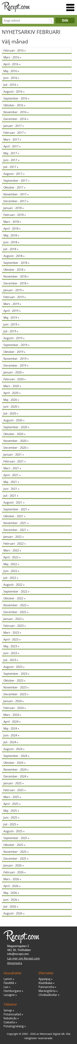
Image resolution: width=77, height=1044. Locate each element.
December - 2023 (15, 694)
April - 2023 (11, 639)
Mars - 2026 (11, 879)
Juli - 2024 (10, 742)
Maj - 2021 (10, 482)
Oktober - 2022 (13, 598)
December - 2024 (15, 776)
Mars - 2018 (11, 222)
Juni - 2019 (10, 324)
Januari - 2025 (12, 783)
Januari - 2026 (12, 865)
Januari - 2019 (12, 290)
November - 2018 (15, 276)
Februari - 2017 (13, 133)
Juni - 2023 (10, 653)
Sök (65, 20)
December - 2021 (15, 530)
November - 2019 (15, 359)
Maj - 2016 (10, 71)
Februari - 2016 (13, 50)
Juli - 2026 (10, 906)
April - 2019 (11, 311)
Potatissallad (12, 1014)
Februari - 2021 (13, 461)
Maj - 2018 (10, 235)
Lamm (8, 979)
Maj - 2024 (10, 728)
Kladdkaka (45, 983)
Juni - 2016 (10, 78)
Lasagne (9, 995)
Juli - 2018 (10, 249)
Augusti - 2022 (13, 585)
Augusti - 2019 (13, 338)
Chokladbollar (47, 995)
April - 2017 (11, 146)
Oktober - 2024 (13, 763)
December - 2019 (15, 365)
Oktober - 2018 (13, 270)
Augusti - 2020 (13, 420)
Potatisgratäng (14, 1026)
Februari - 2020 (13, 379)
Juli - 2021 (10, 496)
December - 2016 (15, 119)
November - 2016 (15, 112)
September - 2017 (15, 181)
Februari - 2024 (13, 708)
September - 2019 (15, 345)
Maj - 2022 (10, 564)
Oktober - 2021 (13, 516)
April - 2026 (11, 886)
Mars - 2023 (11, 633)
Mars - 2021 (11, 468)
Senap (8, 1010)
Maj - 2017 (10, 153)
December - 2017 (15, 201)
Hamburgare (12, 991)
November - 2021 (15, 523)
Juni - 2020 (10, 407)
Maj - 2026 (10, 893)
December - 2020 (15, 448)
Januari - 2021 (12, 454)
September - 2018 (15, 263)
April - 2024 (11, 722)
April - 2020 (11, 393)
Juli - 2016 (10, 85)
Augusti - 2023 (13, 667)
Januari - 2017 (12, 126)
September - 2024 (15, 756)
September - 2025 (15, 838)
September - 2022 (15, 591)
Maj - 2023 (10, 646)
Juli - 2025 (10, 824)
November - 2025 (15, 852)
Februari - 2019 (13, 297)
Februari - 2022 (13, 544)
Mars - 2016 (11, 57)
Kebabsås (10, 1018)
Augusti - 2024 (13, 749)
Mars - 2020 (11, 386)
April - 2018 (11, 228)
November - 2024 (15, 770)
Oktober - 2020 (13, 434)
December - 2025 (15, 859)
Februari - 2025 (13, 790)
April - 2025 (11, 804)
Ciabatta (9, 1022)
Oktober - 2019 (13, 352)
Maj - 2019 (10, 318)
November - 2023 (15, 687)
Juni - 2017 (10, 160)
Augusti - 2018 (13, 256)
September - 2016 (15, 98)
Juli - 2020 (10, 413)
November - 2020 (15, 441)
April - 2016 (11, 64)
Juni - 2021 (10, 489)
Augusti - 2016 (13, 92)
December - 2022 (15, 612)
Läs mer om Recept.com (23, 958)
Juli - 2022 (10, 578)
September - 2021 (15, 509)
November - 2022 (15, 605)
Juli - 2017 (10, 167)
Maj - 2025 (10, 811)
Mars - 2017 (11, 139)
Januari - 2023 (12, 619)
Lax (6, 987)
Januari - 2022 (12, 537)
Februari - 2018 (13, 215)
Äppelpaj (44, 979)
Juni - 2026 (10, 900)
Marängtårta (47, 991)
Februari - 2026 (13, 872)
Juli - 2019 (10, 331)
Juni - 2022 (10, 571)
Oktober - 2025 (13, 845)
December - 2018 (15, 283)
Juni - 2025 (10, 817)
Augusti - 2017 (13, 174)
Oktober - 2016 (13, 105)
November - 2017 (15, 194)
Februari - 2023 (13, 626)
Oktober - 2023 (13, 680)
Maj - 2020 (10, 400)
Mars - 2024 (11, 715)
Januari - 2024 (12, 701)
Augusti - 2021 (13, 502)
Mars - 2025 (11, 797)
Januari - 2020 (12, 372)
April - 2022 (11, 557)
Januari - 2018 (12, 208)
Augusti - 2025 (13, 831)
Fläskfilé (9, 983)
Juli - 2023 (10, 660)
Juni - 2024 (10, 735)
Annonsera (14, 963)
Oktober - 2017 (13, 187)
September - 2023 (15, 674)
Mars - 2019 (11, 304)
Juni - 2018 (10, 242)
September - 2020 (15, 427)
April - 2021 (11, 475)
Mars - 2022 (11, 550)
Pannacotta (46, 987)
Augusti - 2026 (13, 913)
